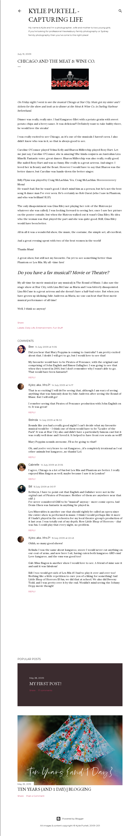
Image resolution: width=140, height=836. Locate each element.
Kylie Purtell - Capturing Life (55, 15)
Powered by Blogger (73, 818)
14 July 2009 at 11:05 (46, 346)
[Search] (120, 10)
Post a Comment (35, 796)
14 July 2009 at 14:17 (62, 385)
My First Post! (45, 683)
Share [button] (21, 322)
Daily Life (30, 327)
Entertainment (44, 327)
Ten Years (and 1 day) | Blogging (54, 789)
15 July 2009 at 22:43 (63, 538)
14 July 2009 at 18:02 (50, 420)
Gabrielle (33, 464)
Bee (31, 346)
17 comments (45, 690)
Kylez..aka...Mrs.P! (39, 385)
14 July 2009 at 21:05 (52, 464)
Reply (32, 377)
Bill (30, 486)
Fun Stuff (58, 327)
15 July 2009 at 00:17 (45, 486)
